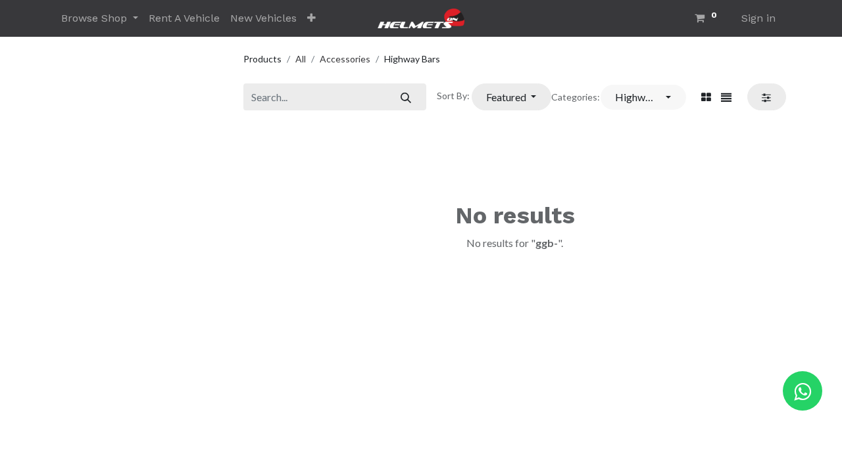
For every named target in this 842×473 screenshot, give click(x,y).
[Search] (405, 96)
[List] (726, 97)
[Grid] (706, 97)
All (300, 58)
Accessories (345, 58)
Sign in (758, 18)
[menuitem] (184, 18)
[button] (311, 18)
